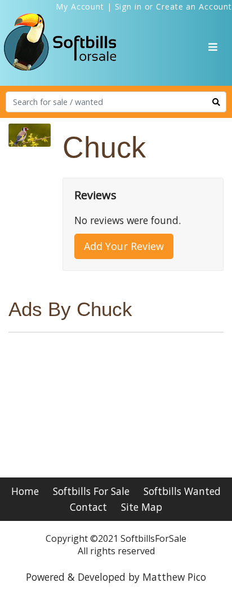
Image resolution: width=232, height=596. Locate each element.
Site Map (141, 507)
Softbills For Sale (91, 491)
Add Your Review (124, 246)
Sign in (128, 6)
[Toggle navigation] (213, 47)
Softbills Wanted (182, 491)
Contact (88, 507)
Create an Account (194, 6)
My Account (80, 6)
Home (25, 491)
